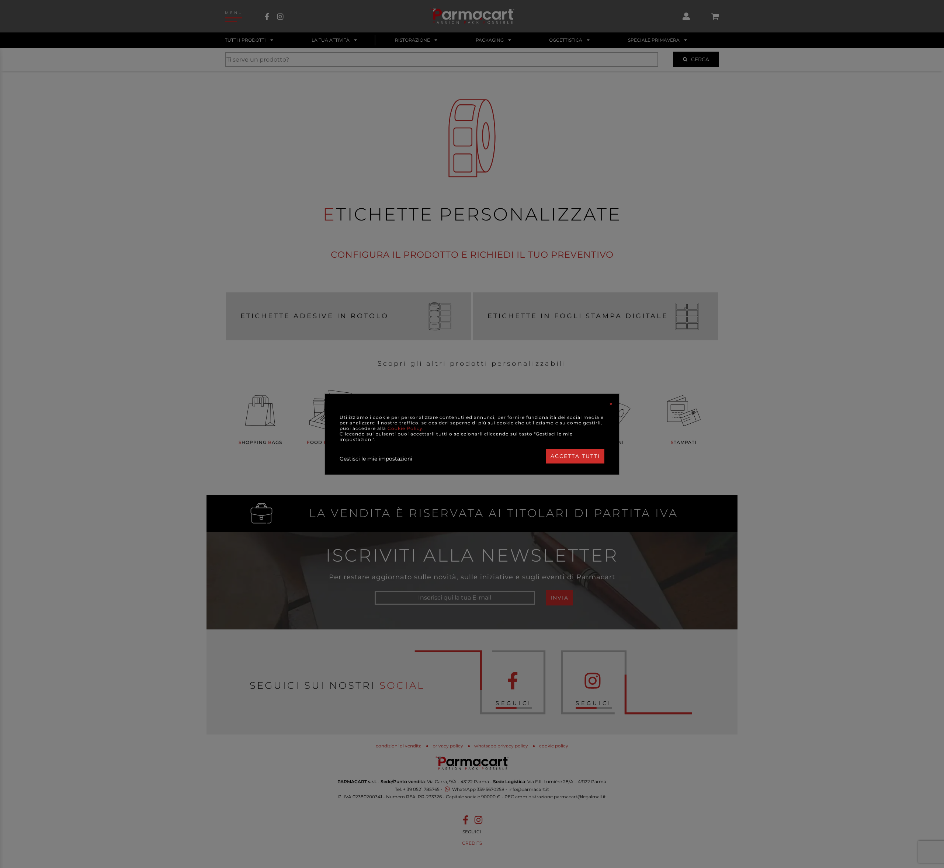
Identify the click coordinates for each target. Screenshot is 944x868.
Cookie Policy (405, 428)
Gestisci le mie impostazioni (376, 458)
